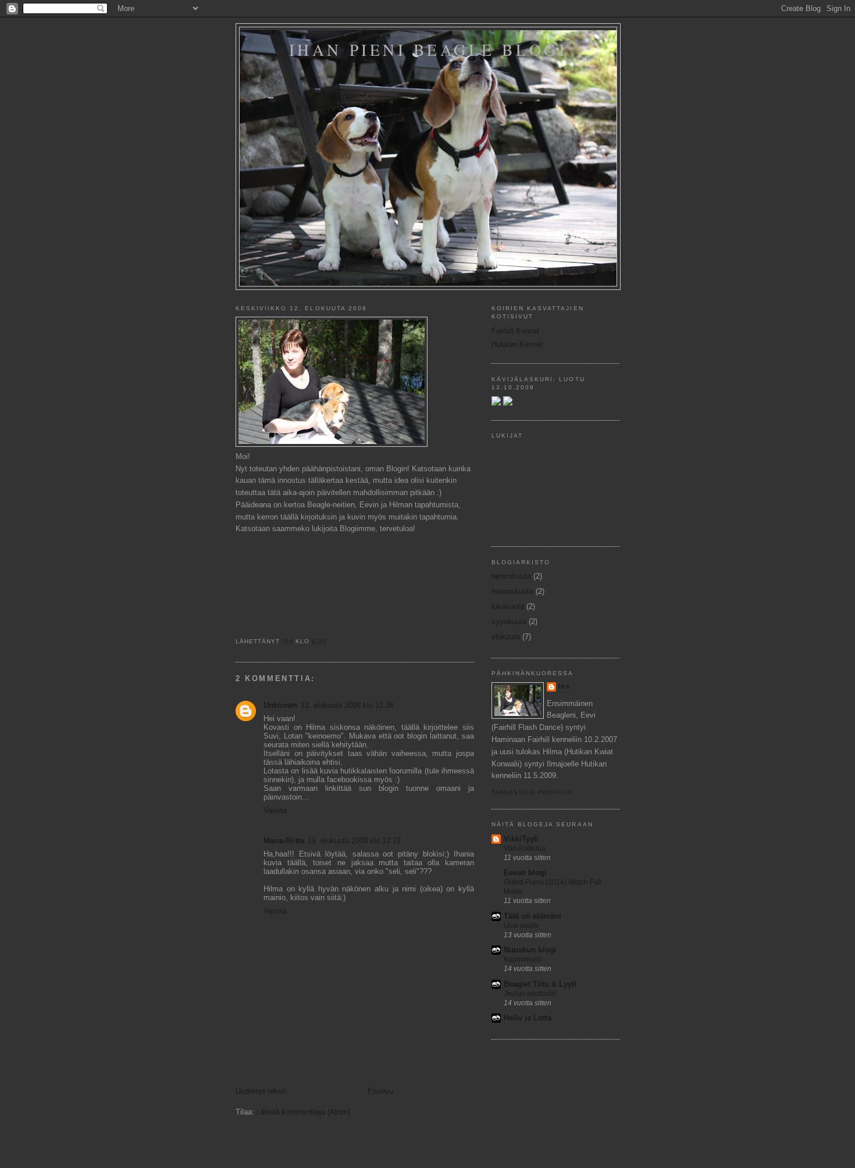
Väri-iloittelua (525, 848)
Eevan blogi (525, 872)
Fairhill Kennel (515, 331)
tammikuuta (511, 576)
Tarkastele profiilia (531, 792)
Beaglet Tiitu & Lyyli (540, 984)
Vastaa (275, 810)
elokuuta (505, 636)
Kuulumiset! (522, 959)
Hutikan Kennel (517, 344)
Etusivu (380, 1091)
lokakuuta (507, 606)
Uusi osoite (521, 926)
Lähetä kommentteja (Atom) (303, 1112)
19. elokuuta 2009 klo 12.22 (354, 840)
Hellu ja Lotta (527, 1017)
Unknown (280, 705)
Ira (564, 686)
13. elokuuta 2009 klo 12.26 (347, 705)
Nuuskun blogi (530, 949)
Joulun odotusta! (530, 994)
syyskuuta (508, 621)
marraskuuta (512, 591)
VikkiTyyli (521, 838)
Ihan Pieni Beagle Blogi (428, 49)
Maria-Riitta (283, 840)
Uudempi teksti (261, 1091)
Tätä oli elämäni (532, 916)
